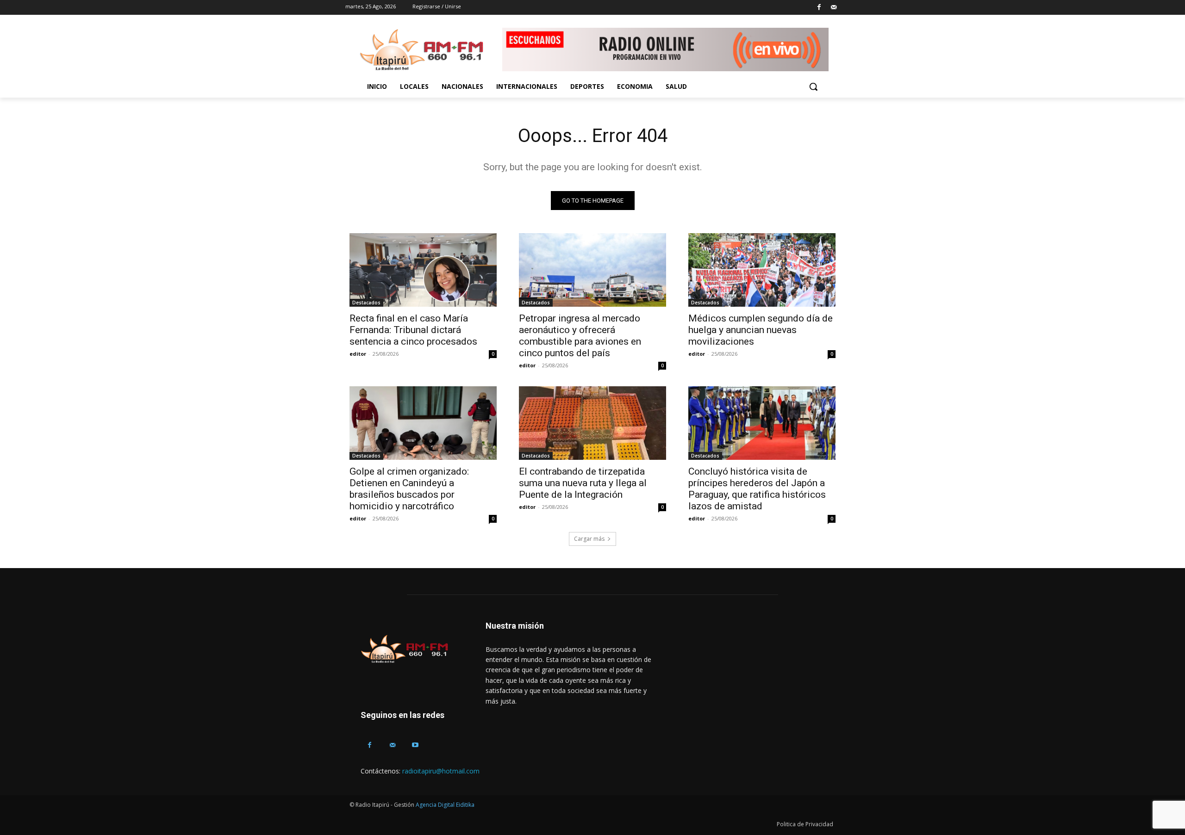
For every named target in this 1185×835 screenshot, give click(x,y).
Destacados (366, 302)
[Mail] (833, 7)
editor (357, 353)
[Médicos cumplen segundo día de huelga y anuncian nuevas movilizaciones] (762, 270)
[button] (813, 86)
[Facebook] (819, 7)
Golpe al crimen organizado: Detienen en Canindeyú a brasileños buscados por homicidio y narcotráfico (409, 489)
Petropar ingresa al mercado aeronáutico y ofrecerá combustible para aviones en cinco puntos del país (580, 336)
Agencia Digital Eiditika (445, 805)
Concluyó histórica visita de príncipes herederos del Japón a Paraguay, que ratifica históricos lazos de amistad (757, 489)
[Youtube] (415, 745)
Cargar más (589, 539)
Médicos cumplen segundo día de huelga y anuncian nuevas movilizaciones (760, 330)
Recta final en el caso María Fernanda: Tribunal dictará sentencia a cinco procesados (413, 330)
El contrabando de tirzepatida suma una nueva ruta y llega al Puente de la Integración (583, 483)
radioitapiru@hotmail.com (441, 771)
